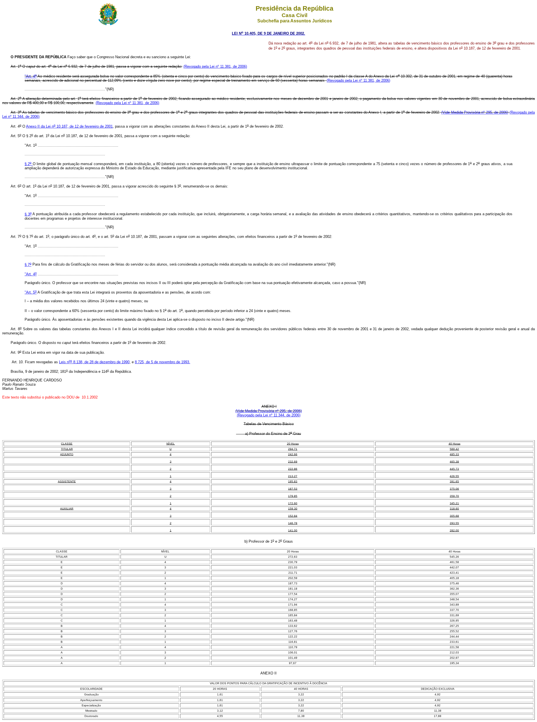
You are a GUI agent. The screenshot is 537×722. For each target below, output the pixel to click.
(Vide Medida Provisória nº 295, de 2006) (474, 112)
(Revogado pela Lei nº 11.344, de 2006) (268, 415)
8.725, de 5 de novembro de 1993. (162, 362)
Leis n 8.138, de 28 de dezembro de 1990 (94, 362)
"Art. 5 (31, 292)
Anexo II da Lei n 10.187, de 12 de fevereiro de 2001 (69, 126)
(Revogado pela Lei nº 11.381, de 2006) (215, 66)
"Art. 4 (31, 76)
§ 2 (28, 164)
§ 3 (28, 214)
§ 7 (28, 264)
